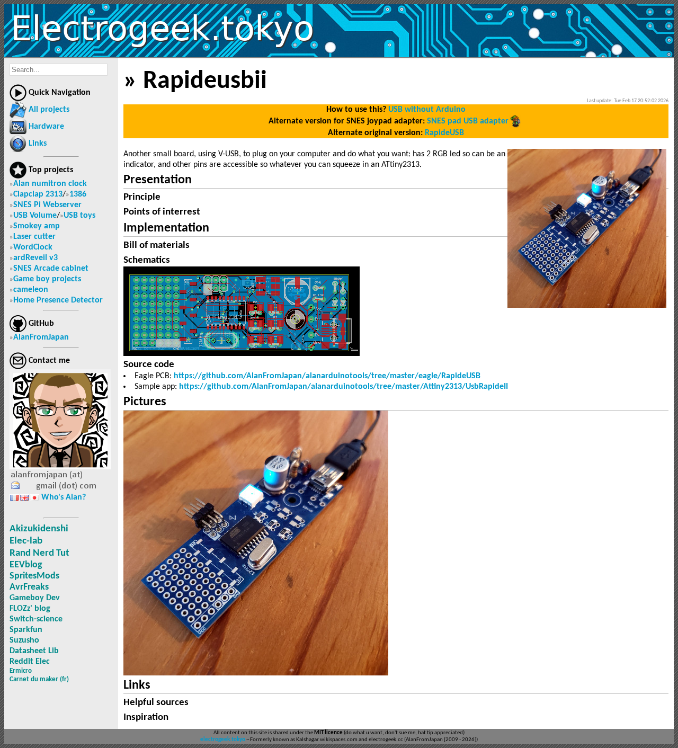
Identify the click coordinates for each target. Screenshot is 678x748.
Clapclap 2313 (38, 194)
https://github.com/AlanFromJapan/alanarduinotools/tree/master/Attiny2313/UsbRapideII (343, 386)
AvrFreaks (29, 587)
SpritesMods (34, 576)
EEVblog (26, 564)
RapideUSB (444, 133)
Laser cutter (34, 237)
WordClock (32, 247)
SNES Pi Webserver (47, 205)
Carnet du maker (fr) (39, 679)
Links (38, 143)
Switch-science (36, 619)
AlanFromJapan (41, 337)
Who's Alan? (63, 497)
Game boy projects (47, 279)
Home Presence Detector (58, 300)
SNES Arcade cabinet (50, 268)
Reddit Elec (30, 661)
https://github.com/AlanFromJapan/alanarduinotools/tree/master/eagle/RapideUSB (327, 376)
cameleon (30, 290)
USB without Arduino (427, 109)
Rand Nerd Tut (39, 553)
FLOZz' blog (30, 608)
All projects (49, 109)
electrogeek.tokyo (222, 740)
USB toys (79, 215)
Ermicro (21, 670)
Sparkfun (26, 630)
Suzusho (24, 640)
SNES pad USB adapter (467, 121)
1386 (77, 194)
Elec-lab (26, 541)
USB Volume (35, 215)
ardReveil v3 (35, 258)
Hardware (46, 126)
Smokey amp (36, 226)
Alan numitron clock (50, 184)
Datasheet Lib (34, 651)
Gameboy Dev (35, 598)
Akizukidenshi (39, 529)
